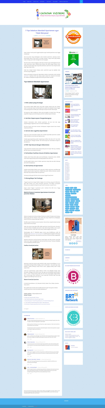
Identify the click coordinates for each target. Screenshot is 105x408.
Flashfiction (68, 193)
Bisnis (75, 187)
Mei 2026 (67, 167)
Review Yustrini (68, 334)
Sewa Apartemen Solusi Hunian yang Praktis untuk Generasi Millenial (72, 87)
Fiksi (74, 191)
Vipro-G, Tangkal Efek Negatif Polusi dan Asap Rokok (76, 141)
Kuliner (67, 202)
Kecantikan (67, 201)
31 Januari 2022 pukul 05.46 (46, 359)
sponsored (77, 210)
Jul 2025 (67, 179)
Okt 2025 (67, 176)
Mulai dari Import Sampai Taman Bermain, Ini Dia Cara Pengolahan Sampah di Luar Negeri (76, 147)
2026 (66, 162)
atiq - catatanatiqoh (32, 367)
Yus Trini (66, 260)
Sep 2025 (67, 177)
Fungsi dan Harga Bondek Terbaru (32, 297)
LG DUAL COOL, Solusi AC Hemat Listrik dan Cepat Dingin (76, 153)
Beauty (71, 187)
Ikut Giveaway (73, 193)
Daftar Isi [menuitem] (49, 1)
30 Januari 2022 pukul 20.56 (39, 334)
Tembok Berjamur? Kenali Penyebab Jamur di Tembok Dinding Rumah (39, 300)
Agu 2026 (67, 163)
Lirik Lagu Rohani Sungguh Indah (74, 125)
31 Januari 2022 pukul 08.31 (42, 367)
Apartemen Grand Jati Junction (36, 233)
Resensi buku (72, 208)
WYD (27, 406)
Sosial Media (72, 210)
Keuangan (77, 201)
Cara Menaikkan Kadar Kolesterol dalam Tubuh (76, 130)
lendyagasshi (30, 350)
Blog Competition (69, 189)
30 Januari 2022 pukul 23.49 (39, 350)
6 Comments (48, 35)
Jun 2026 (67, 166)
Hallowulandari (30, 334)
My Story (71, 204)
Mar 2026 (67, 169)
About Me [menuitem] (29, 1)
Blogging (67, 191)
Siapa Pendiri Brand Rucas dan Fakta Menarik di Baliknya (75, 121)
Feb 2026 (67, 170)
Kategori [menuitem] (42, 1)
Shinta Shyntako (31, 342)
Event (71, 191)
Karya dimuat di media (75, 199)
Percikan (77, 206)
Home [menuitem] (24, 1)
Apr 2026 (67, 168)
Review (67, 210)
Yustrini (36, 35)
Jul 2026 (67, 164)
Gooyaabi (35, 406)
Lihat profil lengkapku (74, 347)
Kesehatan (73, 201)
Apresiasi (67, 187)
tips (71, 212)
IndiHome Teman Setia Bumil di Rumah (76, 110)
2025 (66, 173)
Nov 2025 (67, 175)
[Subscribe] (77, 244)
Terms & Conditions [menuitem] (63, 1)
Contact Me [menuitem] (35, 1)
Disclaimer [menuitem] (55, 1)
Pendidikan (72, 206)
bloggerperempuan (76, 189)
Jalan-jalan (67, 199)
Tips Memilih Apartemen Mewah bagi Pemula (34, 299)
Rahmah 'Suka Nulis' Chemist (33, 359)
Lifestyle (76, 202)
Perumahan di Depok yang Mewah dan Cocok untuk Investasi (37, 304)
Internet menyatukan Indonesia (71, 197)
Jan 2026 (67, 171)
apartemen (26, 75)
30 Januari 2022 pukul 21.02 (40, 342)
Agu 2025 (67, 178)
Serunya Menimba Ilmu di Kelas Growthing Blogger (76, 116)
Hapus (31, 331)
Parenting (67, 206)
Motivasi (67, 204)
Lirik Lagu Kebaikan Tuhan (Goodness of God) (75, 105)
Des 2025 (67, 174)
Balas (28, 331)
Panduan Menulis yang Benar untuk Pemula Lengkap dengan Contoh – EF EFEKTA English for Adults (72, 336)
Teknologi (67, 212)
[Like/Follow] (70, 244)
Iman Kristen (68, 195)
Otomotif (76, 204)
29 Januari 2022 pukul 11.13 (40, 318)
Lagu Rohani (72, 202)
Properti (26, 308)
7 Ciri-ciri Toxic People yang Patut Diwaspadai (76, 136)
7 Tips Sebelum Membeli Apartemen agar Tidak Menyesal (37, 302)
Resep (77, 208)
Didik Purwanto (30, 318)
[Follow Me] (72, 244)
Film (77, 191)
